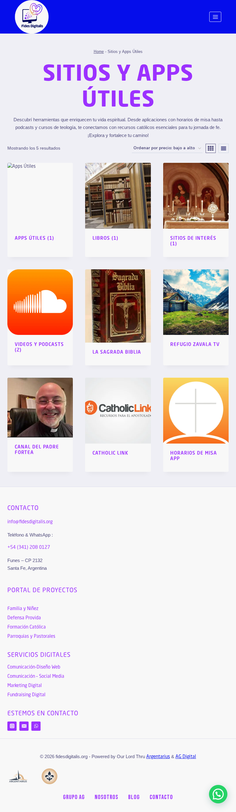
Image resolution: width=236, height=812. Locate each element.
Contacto (161, 797)
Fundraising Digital (26, 695)
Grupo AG (74, 797)
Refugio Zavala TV (195, 345)
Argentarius (158, 757)
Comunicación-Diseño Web (33, 667)
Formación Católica (26, 627)
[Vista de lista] (223, 148)
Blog (134, 797)
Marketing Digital (24, 686)
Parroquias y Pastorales (31, 636)
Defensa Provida (24, 618)
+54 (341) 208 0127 (28, 547)
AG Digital (185, 757)
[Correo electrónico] (24, 726)
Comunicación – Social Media (35, 676)
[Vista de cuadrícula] (211, 148)
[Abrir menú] (215, 17)
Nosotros (106, 797)
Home (99, 52)
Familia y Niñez (22, 609)
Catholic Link (110, 453)
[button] (218, 794)
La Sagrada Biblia (116, 352)
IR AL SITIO (180, 363)
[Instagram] (12, 726)
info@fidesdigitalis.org (30, 522)
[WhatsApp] (36, 726)
